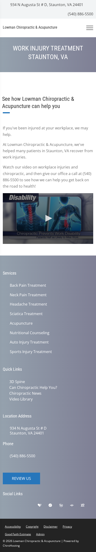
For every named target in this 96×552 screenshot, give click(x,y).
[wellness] (64, 505)
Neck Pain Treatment (28, 295)
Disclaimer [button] (51, 526)
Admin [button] (40, 533)
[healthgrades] (43, 505)
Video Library (20, 398)
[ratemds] (53, 505)
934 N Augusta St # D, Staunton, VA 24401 (46, 4)
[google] (8, 505)
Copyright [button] (32, 526)
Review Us (21, 477)
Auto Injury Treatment (29, 342)
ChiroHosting (11, 545)
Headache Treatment (28, 304)
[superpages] (75, 505)
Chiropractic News (24, 392)
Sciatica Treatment (26, 313)
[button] (48, 218)
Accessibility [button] (13, 526)
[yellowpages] (86, 505)
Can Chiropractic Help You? (32, 387)
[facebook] (20, 505)
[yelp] (32, 505)
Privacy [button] (67, 526)
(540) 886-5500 (80, 14)
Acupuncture (21, 323)
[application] (48, 218)
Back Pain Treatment (28, 285)
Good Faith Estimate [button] (18, 533)
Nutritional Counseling (29, 332)
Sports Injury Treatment (31, 351)
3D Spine (16, 381)
